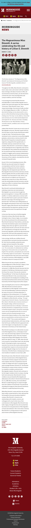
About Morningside (16, 491)
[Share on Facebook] (3, 55)
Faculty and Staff (6, 424)
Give (16, 465)
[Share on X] (6, 55)
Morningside (11, 28)
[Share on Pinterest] (12, 55)
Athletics (15, 486)
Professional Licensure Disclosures (15, 519)
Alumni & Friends (15, 475)
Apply (16, 463)
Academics (4, 421)
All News (4, 427)
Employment (15, 523)
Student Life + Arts (15, 488)
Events (17, 503)
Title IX (15, 521)
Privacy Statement (15, 517)
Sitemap (15, 524)
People (3, 425)
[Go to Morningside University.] (1, 20)
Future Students (15, 471)
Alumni (3, 422)
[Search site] (28, 10)
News (17, 500)
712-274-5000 (15, 456)
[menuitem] (5, 16)
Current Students (15, 473)
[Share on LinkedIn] (9, 55)
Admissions (15, 481)
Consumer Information (16, 515)
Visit (16, 460)
